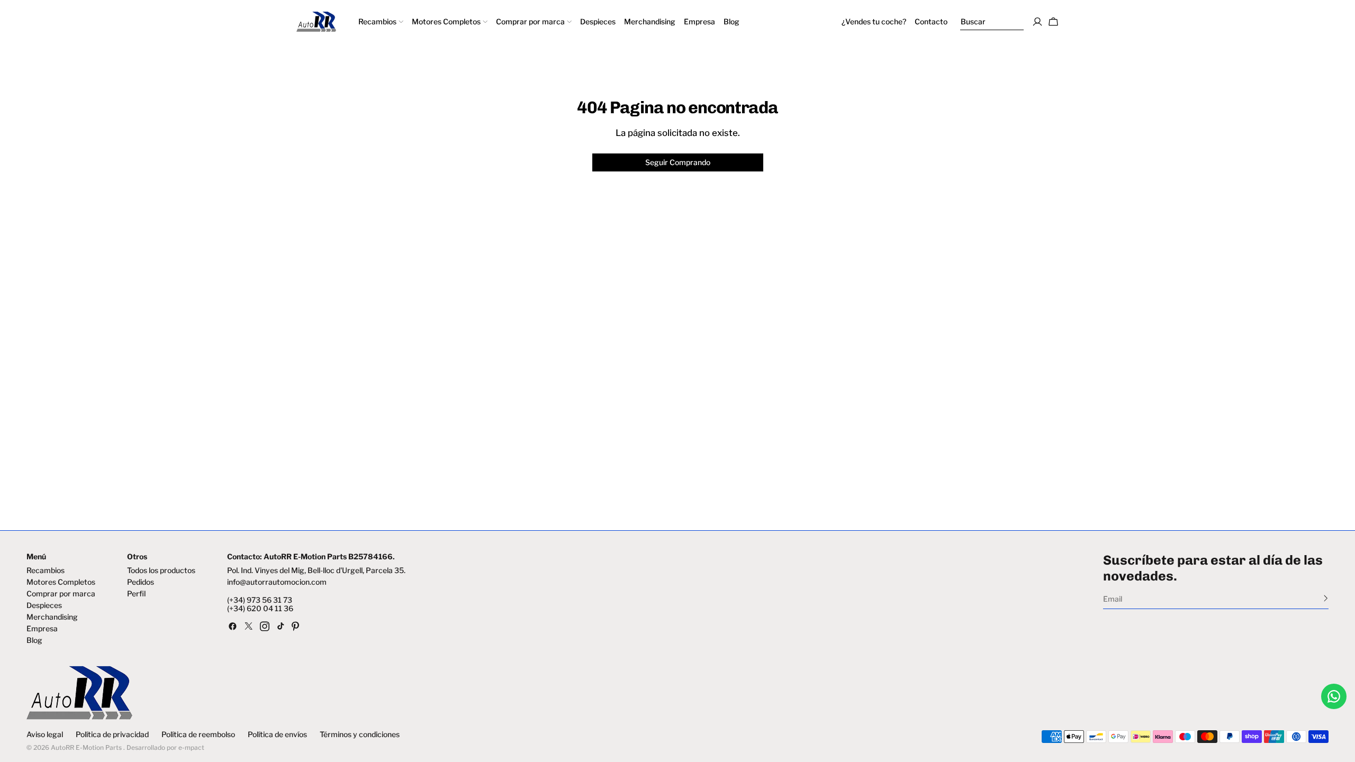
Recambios (45, 570)
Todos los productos (161, 570)
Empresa (42, 628)
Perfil (136, 593)
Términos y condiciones (360, 734)
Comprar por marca (60, 593)
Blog (34, 640)
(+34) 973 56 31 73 (259, 600)
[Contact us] (1334, 696)
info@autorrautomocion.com (277, 582)
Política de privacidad (112, 734)
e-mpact (191, 747)
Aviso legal (44, 734)
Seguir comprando (677, 162)
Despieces (44, 605)
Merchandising (52, 617)
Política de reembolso (198, 734)
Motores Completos (60, 582)
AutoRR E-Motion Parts (86, 747)
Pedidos (140, 582)
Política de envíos (277, 734)
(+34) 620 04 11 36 (260, 608)
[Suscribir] (1325, 598)
